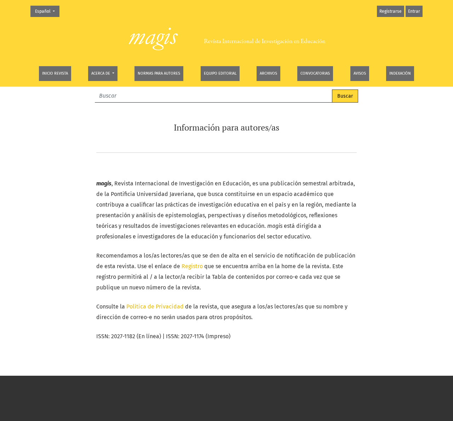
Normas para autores (159, 73)
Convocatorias (315, 73)
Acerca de (101, 73)
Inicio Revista (55, 73)
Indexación (400, 73)
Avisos (360, 73)
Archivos (268, 73)
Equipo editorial (220, 73)
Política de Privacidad (155, 306)
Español (47, 11)
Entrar (414, 11)
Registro (192, 266)
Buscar (345, 96)
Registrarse (390, 11)
